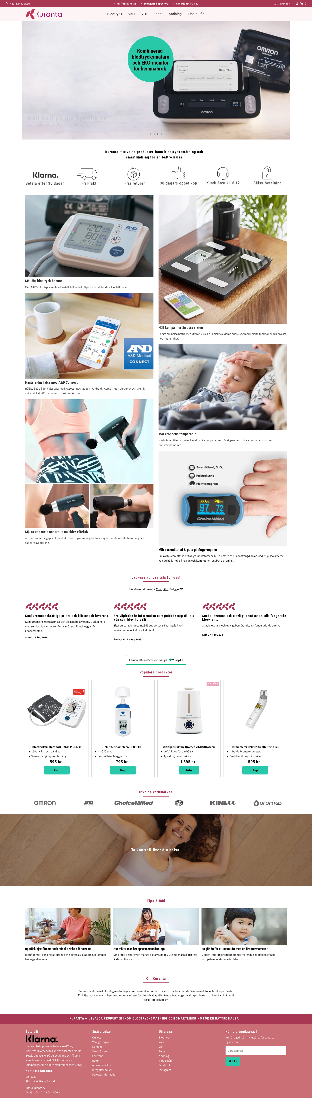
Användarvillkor (101, 1065)
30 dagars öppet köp (156, 3)
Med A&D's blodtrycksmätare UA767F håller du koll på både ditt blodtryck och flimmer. (76, 287)
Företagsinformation (104, 1074)
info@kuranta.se (36, 1088)
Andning (175, 14)
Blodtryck (114, 14)
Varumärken (99, 1051)
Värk (131, 14)
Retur (95, 1060)
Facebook (165, 1065)
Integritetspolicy (102, 1070)
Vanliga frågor (100, 1042)
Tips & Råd (196, 14)
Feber (158, 14)
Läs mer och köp (42, 130)
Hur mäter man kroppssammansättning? (139, 949)
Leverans (97, 1056)
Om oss (96, 1037)
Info (189, 770)
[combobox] (53, 3)
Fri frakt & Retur (126, 3)
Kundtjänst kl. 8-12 (187, 3)
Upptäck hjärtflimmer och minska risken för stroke (58, 949)
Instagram (165, 1070)
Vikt (144, 14)
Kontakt (97, 1047)
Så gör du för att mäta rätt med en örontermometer (235, 949)
